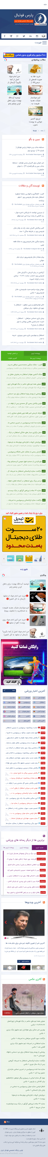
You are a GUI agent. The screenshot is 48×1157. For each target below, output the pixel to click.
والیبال (42, 716)
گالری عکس (41, 721)
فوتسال (27, 698)
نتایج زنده (24, 569)
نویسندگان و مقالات (29, 186)
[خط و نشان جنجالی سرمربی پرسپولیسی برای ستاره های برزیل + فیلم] (24, 924)
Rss (8, 1122)
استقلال (42, 702)
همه (13, 690)
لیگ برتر (12, 698)
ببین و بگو (34, 139)
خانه (45, 4)
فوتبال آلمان (40, 711)
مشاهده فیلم (25, 961)
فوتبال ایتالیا (11, 707)
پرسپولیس (27, 702)
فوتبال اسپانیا (40, 707)
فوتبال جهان (11, 702)
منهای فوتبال (26, 711)
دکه (14, 721)
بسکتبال (12, 711)
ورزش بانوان (11, 716)
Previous (6, 922)
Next (42, 922)
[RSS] (44, 139)
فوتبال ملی (41, 698)
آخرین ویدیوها (33, 902)
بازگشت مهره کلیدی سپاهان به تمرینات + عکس (28, 1038)
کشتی (28, 716)
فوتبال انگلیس (25, 707)
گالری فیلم (27, 721)
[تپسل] (4, 54)
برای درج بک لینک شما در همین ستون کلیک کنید (24, 513)
